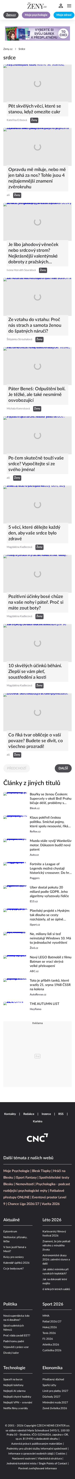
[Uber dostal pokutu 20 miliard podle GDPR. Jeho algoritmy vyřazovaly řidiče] (15, 894)
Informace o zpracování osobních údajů (31, 1453)
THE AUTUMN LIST (44, 1004)
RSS (61, 1114)
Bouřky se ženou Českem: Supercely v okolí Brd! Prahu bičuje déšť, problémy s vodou (50, 799)
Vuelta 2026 (51, 1204)
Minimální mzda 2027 (55, 1402)
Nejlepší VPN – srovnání (17, 1402)
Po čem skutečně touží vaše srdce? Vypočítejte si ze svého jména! (36, 464)
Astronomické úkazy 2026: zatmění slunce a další (56, 1259)
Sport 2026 (52, 1304)
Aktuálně (11, 1220)
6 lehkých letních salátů (56, 1289)
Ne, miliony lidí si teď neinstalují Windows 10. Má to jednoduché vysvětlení (50, 938)
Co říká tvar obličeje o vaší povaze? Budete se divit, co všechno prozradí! (35, 741)
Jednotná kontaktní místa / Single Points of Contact (36, 1463)
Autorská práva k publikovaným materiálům (36, 1444)
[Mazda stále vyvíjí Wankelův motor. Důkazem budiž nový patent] (15, 848)
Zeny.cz (7, 49)
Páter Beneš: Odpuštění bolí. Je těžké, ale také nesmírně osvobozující (36, 395)
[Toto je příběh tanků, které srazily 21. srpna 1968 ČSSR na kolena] (15, 988)
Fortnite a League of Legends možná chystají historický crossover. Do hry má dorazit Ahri (50, 869)
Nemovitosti (25, 1184)
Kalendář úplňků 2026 (16, 1263)
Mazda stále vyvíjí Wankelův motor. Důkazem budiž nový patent (50, 845)
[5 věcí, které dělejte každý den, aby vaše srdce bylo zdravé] (37, 505)
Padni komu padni (13, 1341)
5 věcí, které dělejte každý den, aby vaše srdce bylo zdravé (34, 533)
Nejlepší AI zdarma (14, 1391)
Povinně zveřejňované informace (37, 1468)
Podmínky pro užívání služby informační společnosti (37, 1448)
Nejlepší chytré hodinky (17, 1397)
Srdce (22, 49)
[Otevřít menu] (69, 6)
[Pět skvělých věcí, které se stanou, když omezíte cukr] (37, 83)
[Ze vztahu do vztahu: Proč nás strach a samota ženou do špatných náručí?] (37, 297)
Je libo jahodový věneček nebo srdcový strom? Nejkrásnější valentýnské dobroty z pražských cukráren (33, 253)
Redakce (28, 1114)
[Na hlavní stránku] (38, 5)
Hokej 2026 (49, 1327)
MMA (45, 1316)
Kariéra (37, 1121)
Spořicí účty (49, 1385)
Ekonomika (52, 1368)
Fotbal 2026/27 (51, 1321)
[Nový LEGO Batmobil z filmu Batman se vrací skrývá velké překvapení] (15, 964)
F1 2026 (47, 1339)
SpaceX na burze (12, 1379)
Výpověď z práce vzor (16, 1347)
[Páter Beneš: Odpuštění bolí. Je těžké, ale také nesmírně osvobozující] (37, 366)
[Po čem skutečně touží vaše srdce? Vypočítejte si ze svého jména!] (37, 435)
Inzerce (46, 1114)
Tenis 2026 (49, 1333)
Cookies (60, 1453)
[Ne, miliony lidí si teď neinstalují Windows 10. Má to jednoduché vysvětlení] (15, 941)
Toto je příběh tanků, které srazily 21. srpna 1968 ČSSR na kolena (50, 985)
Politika (10, 1304)
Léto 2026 (51, 1220)
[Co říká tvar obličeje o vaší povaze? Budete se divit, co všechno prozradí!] (37, 712)
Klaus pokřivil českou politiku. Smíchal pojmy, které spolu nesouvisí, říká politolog (49, 822)
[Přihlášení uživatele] (61, 6)
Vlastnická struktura (50, 1458)
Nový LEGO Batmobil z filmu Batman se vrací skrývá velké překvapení (50, 962)
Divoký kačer (11, 1353)
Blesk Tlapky (41, 1171)
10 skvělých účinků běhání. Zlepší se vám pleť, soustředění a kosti (35, 671)
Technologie (14, 1368)
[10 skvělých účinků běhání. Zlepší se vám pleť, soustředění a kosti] (37, 643)
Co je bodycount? (13, 1268)
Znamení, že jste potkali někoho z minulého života (56, 1245)
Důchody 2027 (51, 1397)
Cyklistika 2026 (51, 1350)
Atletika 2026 (50, 1344)
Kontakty (10, 1114)
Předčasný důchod (53, 1379)
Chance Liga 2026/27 (23, 1204)
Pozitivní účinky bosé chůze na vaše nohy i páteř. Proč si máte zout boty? (35, 602)
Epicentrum (10, 1231)
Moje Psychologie (16, 1171)
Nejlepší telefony (13, 1385)
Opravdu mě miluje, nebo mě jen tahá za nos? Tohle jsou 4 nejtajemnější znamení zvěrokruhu (37, 178)
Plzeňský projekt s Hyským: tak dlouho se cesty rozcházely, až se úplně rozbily (50, 915)
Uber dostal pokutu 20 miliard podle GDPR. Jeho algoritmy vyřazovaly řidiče (49, 892)
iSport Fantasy (26, 1177)
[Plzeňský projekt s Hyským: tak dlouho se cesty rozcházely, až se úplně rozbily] (15, 918)
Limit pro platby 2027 (55, 1391)
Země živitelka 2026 (54, 1408)
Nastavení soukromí (24, 1458)
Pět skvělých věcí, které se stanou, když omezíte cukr (34, 109)
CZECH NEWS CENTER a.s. (53, 1425)
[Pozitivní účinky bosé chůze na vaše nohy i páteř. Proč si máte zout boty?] (37, 574)
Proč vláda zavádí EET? (16, 1335)
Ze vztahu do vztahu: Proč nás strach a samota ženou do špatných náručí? (34, 325)
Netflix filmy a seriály (15, 1408)
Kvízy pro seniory (13, 1257)
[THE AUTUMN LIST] (15, 1008)
